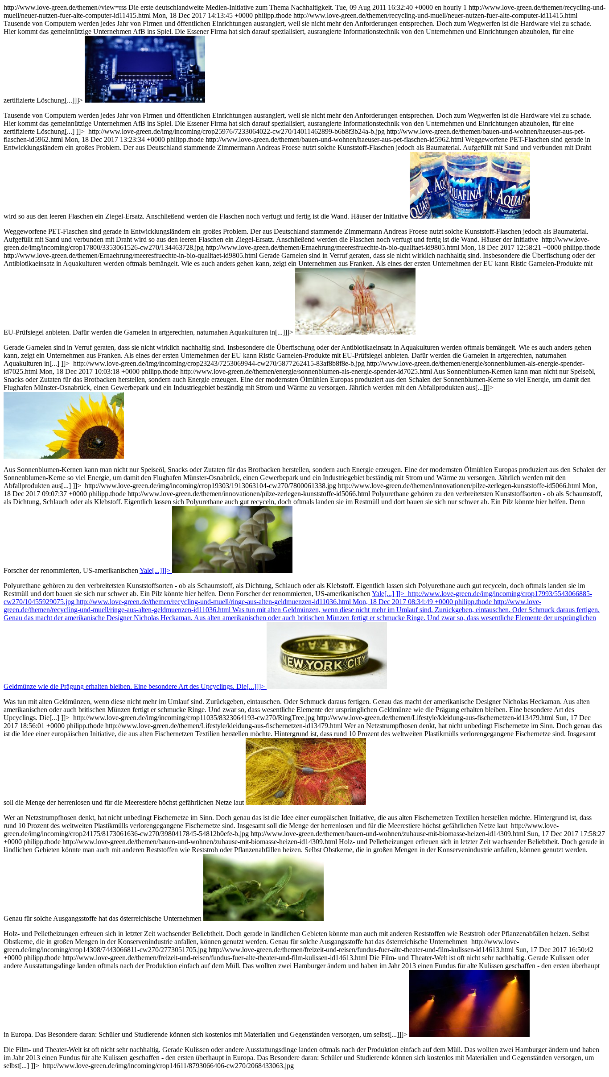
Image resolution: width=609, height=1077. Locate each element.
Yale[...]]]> (155, 570)
